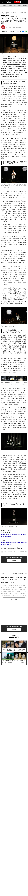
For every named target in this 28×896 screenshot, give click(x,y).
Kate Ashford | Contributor (7, 582)
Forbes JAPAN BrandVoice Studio (14, 27)
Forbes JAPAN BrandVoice (11, 12)
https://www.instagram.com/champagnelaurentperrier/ (13, 535)
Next (27, 652)
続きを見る (14, 599)
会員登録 (17, 1)
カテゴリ (25, 5)
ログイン (23, 1)
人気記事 (10, 5)
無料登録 (14, 560)
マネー (7, 573)
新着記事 (4, 5)
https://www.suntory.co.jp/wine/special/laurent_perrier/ (14, 543)
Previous (1, 652)
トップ (2, 12)
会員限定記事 (17, 5)
